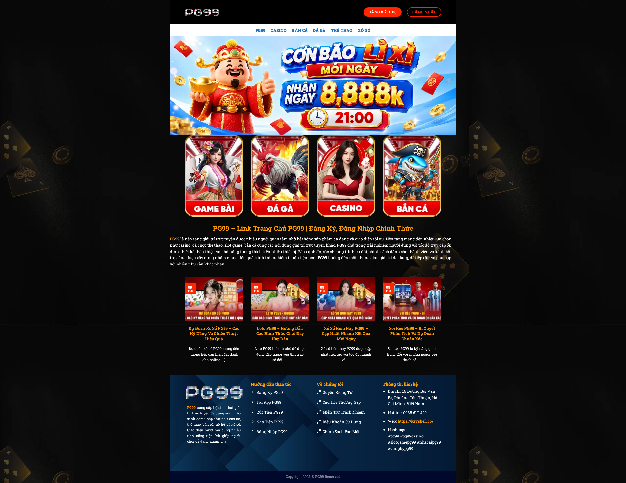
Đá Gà (319, 30)
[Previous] (183, 325)
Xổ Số (364, 30)
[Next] (442, 325)
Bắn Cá (300, 30)
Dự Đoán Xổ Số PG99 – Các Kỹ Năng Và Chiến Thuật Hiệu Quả (214, 333)
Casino (279, 30)
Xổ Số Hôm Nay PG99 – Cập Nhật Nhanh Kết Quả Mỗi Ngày (346, 333)
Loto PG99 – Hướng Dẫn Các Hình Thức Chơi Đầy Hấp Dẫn (280, 333)
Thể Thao (342, 30)
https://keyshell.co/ (415, 421)
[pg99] (209, 12)
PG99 (260, 30)
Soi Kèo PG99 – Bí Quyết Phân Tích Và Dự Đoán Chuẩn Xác (412, 333)
